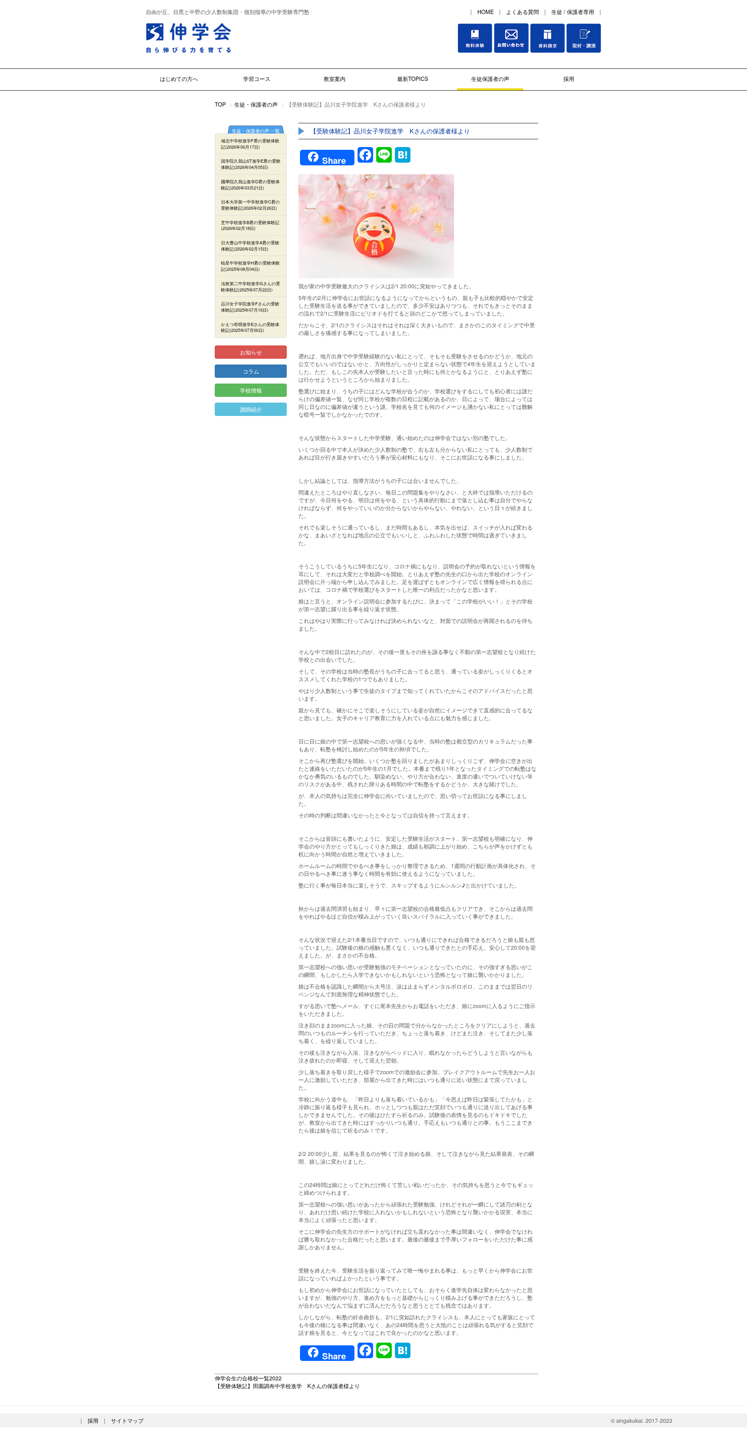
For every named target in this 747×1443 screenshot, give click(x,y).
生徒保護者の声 (490, 78)
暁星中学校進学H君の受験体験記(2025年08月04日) (250, 265)
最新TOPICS (412, 78)
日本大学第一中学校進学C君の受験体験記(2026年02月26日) (250, 204)
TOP (220, 104)
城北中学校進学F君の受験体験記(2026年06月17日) (250, 143)
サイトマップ (127, 1420)
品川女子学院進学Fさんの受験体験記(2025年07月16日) (250, 306)
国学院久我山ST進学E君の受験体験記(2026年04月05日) (251, 164)
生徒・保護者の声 (256, 104)
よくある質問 (522, 12)
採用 (568, 78)
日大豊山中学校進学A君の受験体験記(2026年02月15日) (250, 245)
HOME (485, 12)
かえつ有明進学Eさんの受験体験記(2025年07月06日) (250, 327)
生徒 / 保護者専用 (572, 12)
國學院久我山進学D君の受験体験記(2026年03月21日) (250, 184)
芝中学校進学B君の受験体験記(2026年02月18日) (250, 225)
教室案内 (334, 78)
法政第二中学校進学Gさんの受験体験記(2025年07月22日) (250, 286)
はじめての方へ (179, 78)
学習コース (256, 78)
